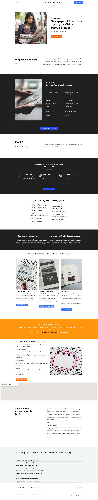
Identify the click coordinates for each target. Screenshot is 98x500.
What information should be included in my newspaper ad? (29, 473)
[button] (49, 460)
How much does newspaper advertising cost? (27, 468)
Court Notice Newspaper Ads (37, 216)
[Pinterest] (78, 495)
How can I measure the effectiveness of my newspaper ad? (30, 470)
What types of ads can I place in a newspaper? (27, 465)
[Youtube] (76, 495)
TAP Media (24, 494)
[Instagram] (81, 495)
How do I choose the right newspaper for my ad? (27, 462)
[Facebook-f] (74, 495)
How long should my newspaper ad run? (25, 476)
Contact (58, 2)
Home (39, 2)
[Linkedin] (71, 495)
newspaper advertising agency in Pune (62, 433)
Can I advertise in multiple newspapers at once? (27, 478)
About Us (44, 2)
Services (49, 2)
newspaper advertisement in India (49, 332)
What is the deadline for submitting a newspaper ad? (28, 481)
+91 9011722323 (79, 487)
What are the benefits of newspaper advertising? (27, 460)
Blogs (54, 2)
